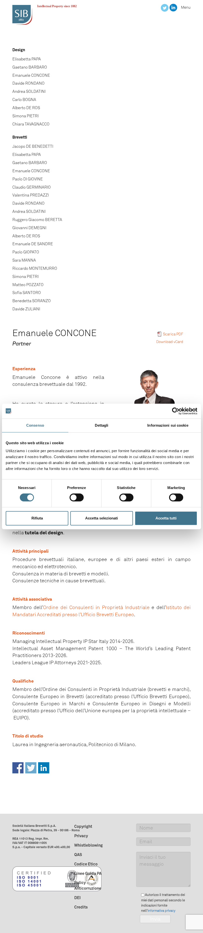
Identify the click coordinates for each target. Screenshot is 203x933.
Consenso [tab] (35, 425)
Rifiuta (37, 518)
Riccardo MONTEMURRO (34, 268)
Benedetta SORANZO (31, 300)
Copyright (83, 826)
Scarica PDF (173, 334)
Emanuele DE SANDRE (32, 244)
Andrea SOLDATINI (29, 91)
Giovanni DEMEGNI (29, 227)
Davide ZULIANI (26, 309)
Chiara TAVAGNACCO (31, 124)
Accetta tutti (166, 518)
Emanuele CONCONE (31, 75)
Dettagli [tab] (101, 425)
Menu (186, 7)
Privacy (81, 835)
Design (18, 49)
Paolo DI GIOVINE (27, 179)
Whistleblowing (88, 845)
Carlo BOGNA (24, 99)
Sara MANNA (24, 260)
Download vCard (169, 342)
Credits (81, 907)
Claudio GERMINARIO (31, 187)
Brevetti (19, 137)
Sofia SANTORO (26, 292)
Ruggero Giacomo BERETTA (37, 219)
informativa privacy (161, 910)
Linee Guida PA (88, 873)
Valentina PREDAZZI (30, 195)
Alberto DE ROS (26, 107)
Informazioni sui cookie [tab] (167, 425)
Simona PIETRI (25, 116)
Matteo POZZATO (28, 284)
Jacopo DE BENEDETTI (32, 146)
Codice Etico (86, 863)
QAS (78, 854)
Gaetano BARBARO (29, 67)
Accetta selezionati (101, 518)
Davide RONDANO (28, 83)
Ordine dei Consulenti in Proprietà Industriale (96, 607)
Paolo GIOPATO (25, 252)
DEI (77, 897)
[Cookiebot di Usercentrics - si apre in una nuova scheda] (175, 411)
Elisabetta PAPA (26, 59)
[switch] (77, 497)
